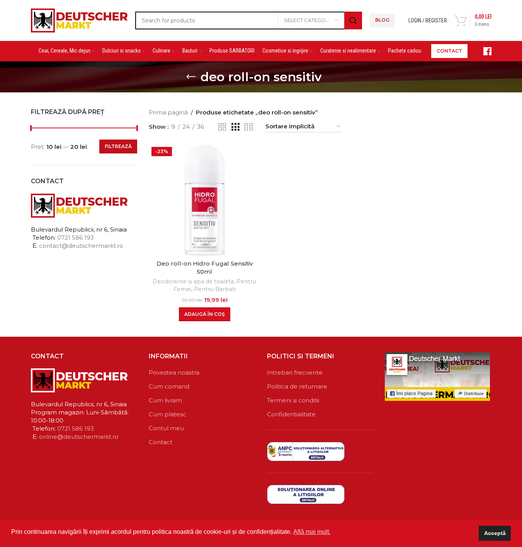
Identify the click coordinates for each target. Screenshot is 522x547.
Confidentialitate (291, 414)
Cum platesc (167, 414)
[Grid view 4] (248, 127)
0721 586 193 (75, 237)
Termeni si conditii (293, 400)
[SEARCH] (353, 20)
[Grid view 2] (222, 127)
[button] (204, 314)
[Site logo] (79, 19)
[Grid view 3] (235, 127)
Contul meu (166, 428)
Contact (160, 442)
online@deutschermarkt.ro (79, 436)
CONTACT (449, 51)
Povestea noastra (174, 372)
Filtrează (118, 146)
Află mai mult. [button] (311, 531)
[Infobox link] (483, 51)
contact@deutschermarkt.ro (81, 245)
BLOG (382, 20)
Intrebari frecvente (295, 372)
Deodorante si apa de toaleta (193, 281)
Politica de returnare (297, 386)
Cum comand (169, 386)
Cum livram (165, 400)
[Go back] (191, 77)
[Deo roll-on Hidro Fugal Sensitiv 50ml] (204, 200)
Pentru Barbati (215, 289)
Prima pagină (168, 112)
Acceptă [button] (495, 533)
